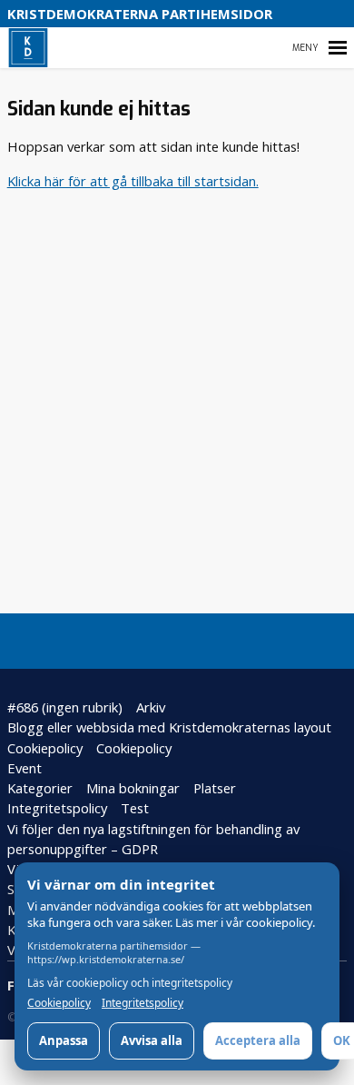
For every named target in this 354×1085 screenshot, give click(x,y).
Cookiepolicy (45, 748)
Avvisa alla (151, 1040)
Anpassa (63, 1040)
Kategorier (40, 788)
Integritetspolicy (57, 808)
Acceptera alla (257, 1040)
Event (24, 768)
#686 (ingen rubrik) (65, 707)
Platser (214, 788)
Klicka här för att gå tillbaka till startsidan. (133, 181)
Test (135, 808)
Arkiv (150, 707)
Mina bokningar (133, 788)
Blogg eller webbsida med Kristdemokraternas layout (169, 727)
